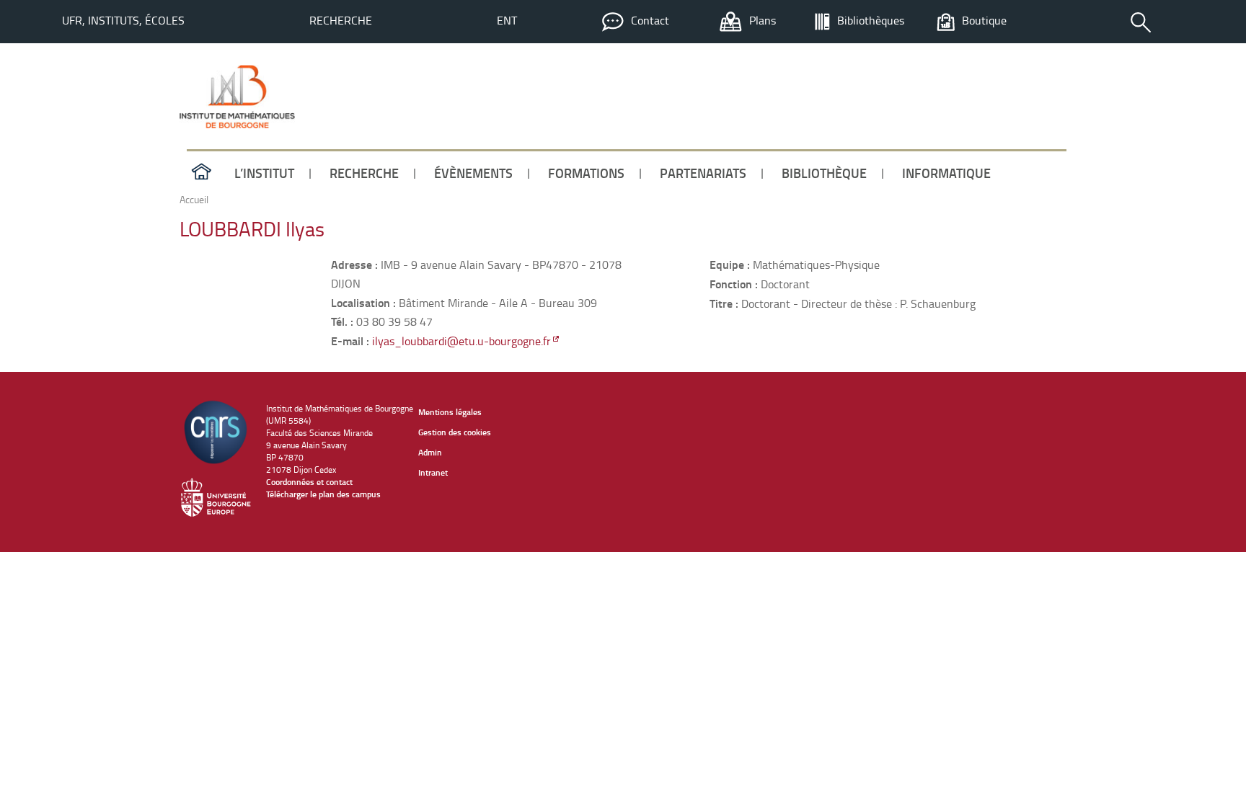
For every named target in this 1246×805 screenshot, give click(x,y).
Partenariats (703, 173)
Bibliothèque (824, 173)
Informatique (946, 173)
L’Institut (264, 173)
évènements (473, 173)
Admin (430, 452)
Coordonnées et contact (309, 482)
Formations (586, 173)
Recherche (340, 20)
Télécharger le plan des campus (323, 494)
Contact (650, 20)
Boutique (984, 20)
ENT (507, 20)
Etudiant (1031, 121)
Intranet (433, 472)
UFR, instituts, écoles (123, 20)
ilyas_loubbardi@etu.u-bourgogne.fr (461, 341)
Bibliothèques (870, 20)
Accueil (201, 173)
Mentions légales (450, 412)
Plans (762, 20)
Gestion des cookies (454, 432)
